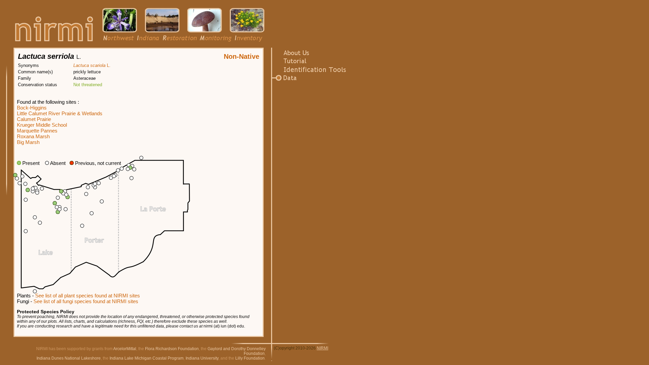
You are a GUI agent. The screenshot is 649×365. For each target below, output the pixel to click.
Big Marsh (28, 142)
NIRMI (322, 348)
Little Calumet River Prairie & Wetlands (59, 113)
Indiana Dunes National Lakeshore (69, 358)
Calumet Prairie (34, 119)
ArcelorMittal (124, 348)
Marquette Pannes (37, 130)
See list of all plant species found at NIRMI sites (87, 295)
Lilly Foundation (250, 358)
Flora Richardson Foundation (172, 348)
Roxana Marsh (33, 136)
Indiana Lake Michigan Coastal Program (147, 358)
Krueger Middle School (42, 125)
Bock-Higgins (32, 108)
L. (92, 65)
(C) (277, 348)
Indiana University (202, 358)
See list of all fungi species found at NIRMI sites (85, 301)
